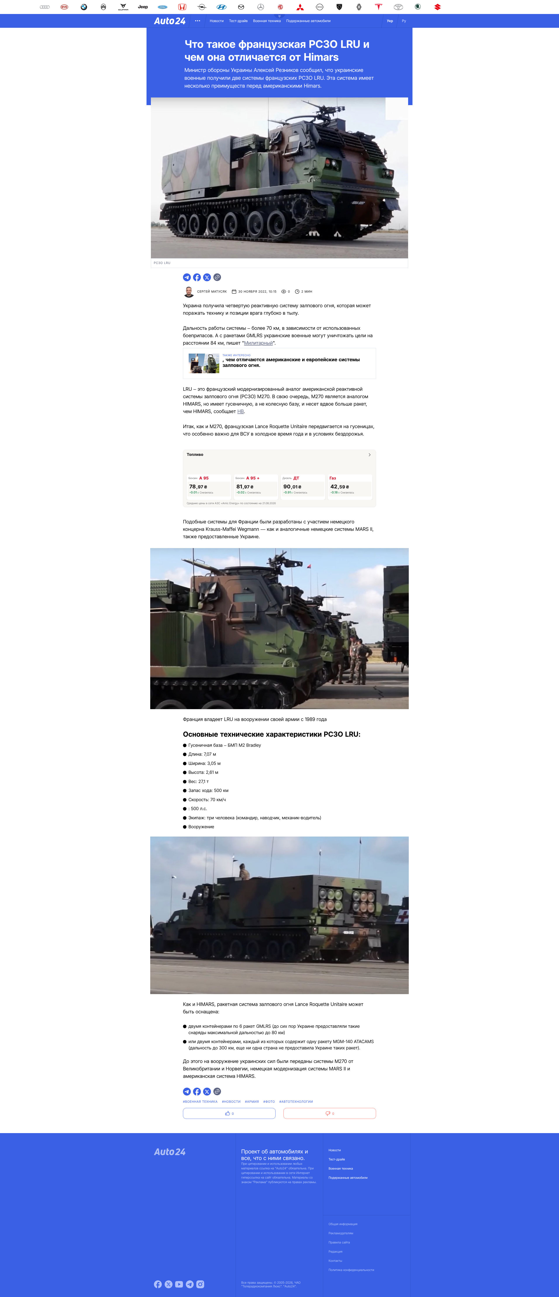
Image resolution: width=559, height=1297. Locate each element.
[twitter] (207, 277)
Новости (217, 21)
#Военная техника (200, 1102)
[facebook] (197, 277)
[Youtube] (179, 1284)
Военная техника (267, 21)
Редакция (335, 1252)
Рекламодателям (341, 1233)
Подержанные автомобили (308, 21)
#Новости (231, 1102)
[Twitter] (169, 1284)
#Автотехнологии (296, 1102)
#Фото (269, 1102)
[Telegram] (190, 1284)
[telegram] (187, 277)
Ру (404, 21)
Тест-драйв (238, 21)
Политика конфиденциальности (351, 1270)
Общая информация (343, 1224)
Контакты (335, 1261)
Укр (390, 21)
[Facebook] (158, 1284)
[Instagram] (200, 1284)
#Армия (252, 1102)
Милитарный (258, 343)
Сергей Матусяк (212, 291)
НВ (240, 411)
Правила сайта (339, 1242)
